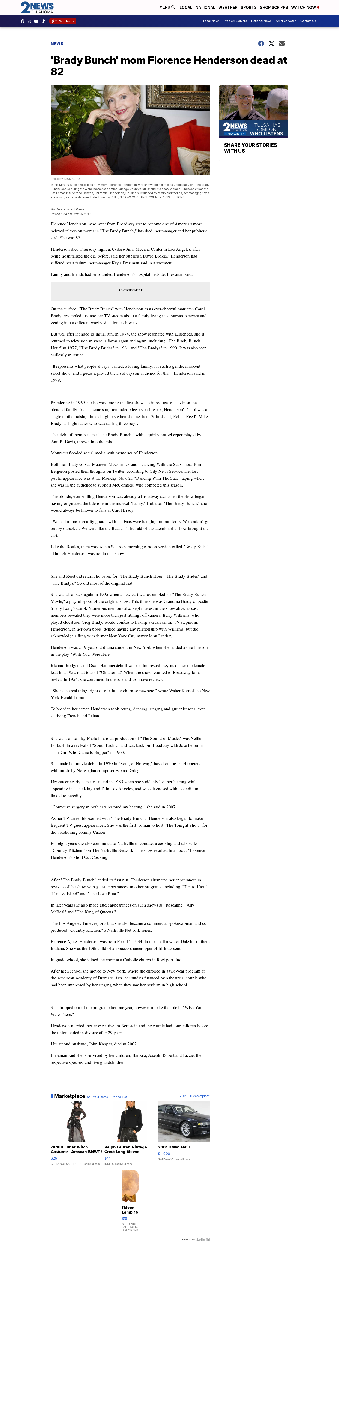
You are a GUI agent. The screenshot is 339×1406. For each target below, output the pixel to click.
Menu (165, 7)
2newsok (30, 21)
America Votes (286, 20)
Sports (249, 7)
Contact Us (308, 20)
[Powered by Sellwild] (203, 1239)
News (57, 43)
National (205, 7)
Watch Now (304, 7)
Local (186, 7)
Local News (211, 20)
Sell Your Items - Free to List (107, 1097)
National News (261, 20)
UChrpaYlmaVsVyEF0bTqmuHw (37, 21)
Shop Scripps (274, 7)
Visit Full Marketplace (195, 1096)
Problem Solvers (235, 20)
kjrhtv (24, 21)
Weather (228, 7)
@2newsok (44, 21)
